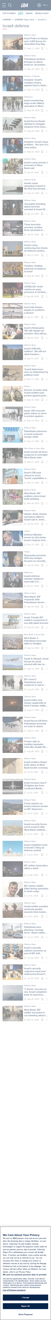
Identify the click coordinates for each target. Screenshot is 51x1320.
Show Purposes (25, 1314)
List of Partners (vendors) (14, 1290)
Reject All (25, 1306)
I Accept (25, 1297)
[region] (25, 1273)
